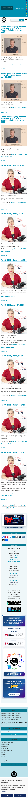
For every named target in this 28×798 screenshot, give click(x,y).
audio (16, 550)
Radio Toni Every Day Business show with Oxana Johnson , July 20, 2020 (14, 75)
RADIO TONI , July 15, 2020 (12, 165)
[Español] (26, 13)
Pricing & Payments (5, 744)
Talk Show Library (4, 746)
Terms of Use (4, 762)
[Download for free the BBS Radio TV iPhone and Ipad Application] (14, 609)
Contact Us (3, 758)
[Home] (4, 20)
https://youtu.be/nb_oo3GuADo (19, 395)
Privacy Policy (4, 760)
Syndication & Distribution (6, 750)
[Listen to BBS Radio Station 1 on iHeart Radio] (14, 635)
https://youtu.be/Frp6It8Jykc (18, 344)
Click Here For (14, 559)
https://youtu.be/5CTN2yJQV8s (19, 493)
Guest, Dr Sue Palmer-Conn (8, 296)
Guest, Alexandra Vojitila (7, 347)
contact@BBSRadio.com (12, 719)
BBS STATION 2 (14, 580)
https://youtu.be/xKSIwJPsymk (19, 154)
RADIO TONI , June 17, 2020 (13, 405)
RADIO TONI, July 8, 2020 (12, 214)
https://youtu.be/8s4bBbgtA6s (18, 202)
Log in (22, 8)
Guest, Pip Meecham (6, 205)
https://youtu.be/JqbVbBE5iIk (18, 249)
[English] (26, 0)
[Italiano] (26, 8)
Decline (7, 795)
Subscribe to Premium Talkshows (7, 8)
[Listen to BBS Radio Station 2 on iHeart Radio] (14, 643)
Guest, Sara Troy (5, 251)
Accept (20, 795)
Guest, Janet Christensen (7, 443)
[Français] (26, 4)
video (16, 555)
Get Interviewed (4, 748)
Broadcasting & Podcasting (7, 742)
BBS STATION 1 (14, 573)
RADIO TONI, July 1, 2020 (12, 356)
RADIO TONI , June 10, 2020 (13, 260)
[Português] (26, 9)
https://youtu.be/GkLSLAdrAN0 (19, 441)
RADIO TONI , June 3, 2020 (12, 452)
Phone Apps (3, 754)
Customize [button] (3, 791)
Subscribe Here (14, 694)
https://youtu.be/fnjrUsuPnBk (18, 64)
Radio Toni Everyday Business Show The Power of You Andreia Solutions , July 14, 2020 (13, 119)
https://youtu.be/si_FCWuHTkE (19, 107)
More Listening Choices (14, 561)
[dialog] (14, 788)
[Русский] (26, 11)
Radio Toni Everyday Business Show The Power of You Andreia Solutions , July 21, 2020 (13, 29)
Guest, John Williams (6, 156)
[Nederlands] (26, 2)
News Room (3, 752)
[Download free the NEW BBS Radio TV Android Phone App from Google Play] (14, 602)
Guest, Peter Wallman (6, 495)
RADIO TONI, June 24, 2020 (12, 305)
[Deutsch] (26, 6)
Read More (4, 69)
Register (18, 8)
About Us (3, 756)
